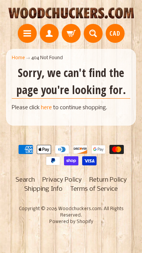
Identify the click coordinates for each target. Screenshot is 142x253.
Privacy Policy (62, 180)
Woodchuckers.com (79, 209)
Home (18, 57)
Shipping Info (43, 189)
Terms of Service (94, 189)
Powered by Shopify (71, 222)
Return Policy (108, 180)
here (46, 108)
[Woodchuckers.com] (71, 13)
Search (25, 180)
